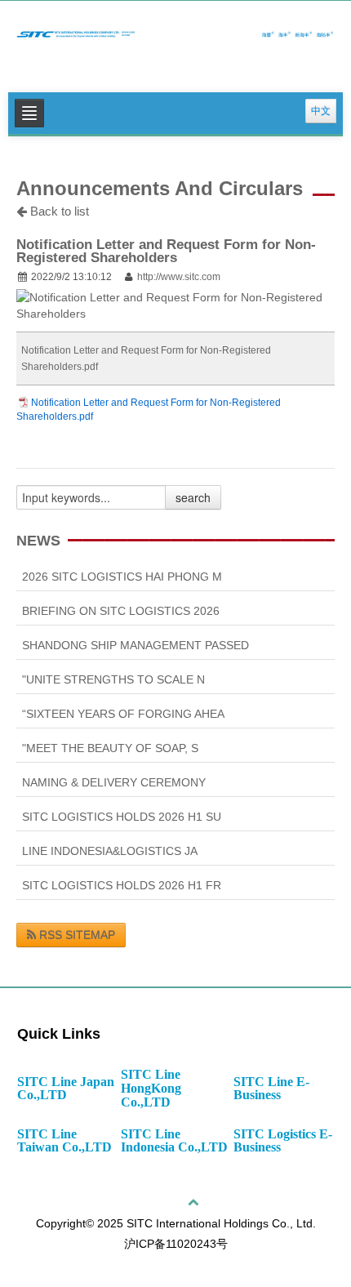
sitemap (36, 1270)
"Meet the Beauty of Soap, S (110, 748)
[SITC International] (175, 32)
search (193, 497)
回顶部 (170, 1202)
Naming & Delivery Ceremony (114, 782)
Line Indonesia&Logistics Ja (110, 850)
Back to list (58, 211)
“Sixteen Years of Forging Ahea (123, 713)
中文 (321, 111)
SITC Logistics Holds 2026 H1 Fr (121, 885)
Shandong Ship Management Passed (135, 645)
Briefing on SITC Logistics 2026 (121, 610)
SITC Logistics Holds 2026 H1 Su (121, 816)
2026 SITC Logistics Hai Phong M (122, 576)
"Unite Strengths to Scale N (113, 679)
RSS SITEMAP (75, 935)
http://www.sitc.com (178, 277)
